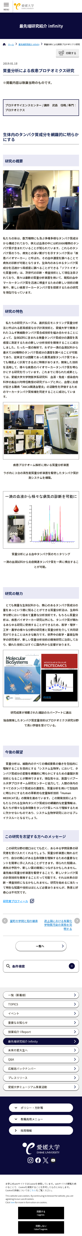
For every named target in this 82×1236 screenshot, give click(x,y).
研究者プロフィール (15, 901)
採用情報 (26, 1130)
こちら (32, 1190)
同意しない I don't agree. (41, 1227)
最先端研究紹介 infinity (29, 44)
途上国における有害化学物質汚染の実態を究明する (58, 925)
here (13, 1202)
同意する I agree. (41, 1213)
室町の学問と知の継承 (24, 921)
